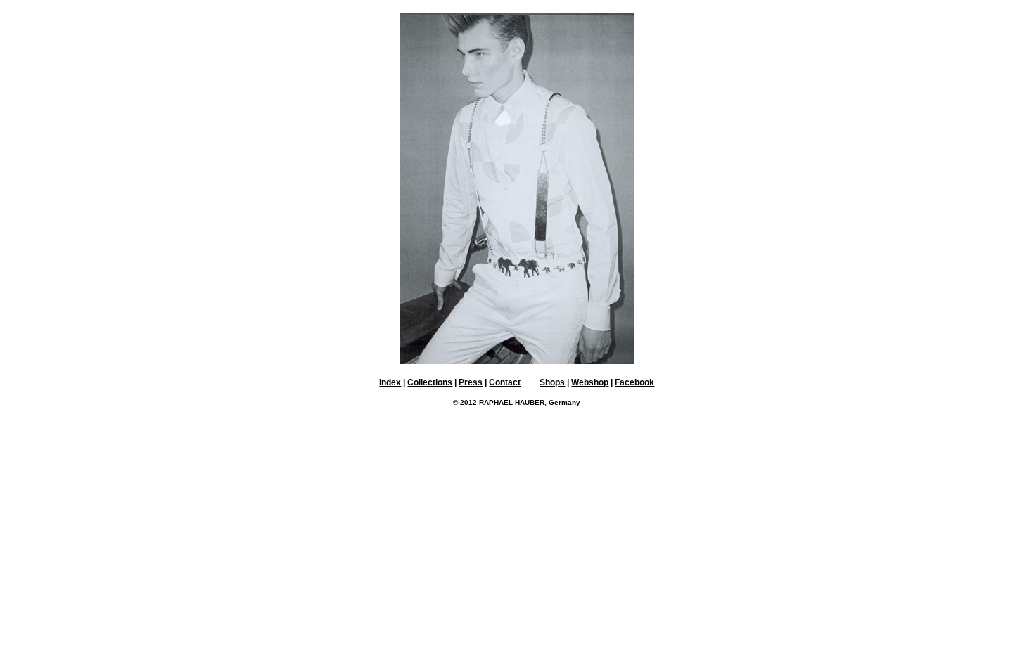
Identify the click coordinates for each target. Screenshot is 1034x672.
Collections (429, 382)
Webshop (589, 382)
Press (471, 382)
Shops (552, 382)
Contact (505, 382)
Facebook (634, 382)
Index (390, 382)
